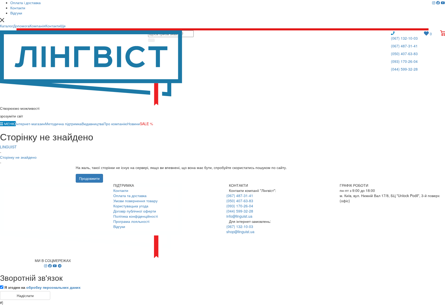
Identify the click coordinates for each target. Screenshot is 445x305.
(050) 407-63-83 (404, 53)
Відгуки (119, 226)
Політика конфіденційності (135, 216)
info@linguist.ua (239, 216)
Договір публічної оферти (134, 211)
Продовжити (89, 178)
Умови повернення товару (135, 200)
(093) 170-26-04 (404, 61)
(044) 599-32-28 (404, 69)
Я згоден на (42, 287)
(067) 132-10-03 (404, 38)
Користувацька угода (130, 205)
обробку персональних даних (53, 287)
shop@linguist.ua (240, 231)
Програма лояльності (131, 221)
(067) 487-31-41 (404, 45)
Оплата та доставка (130, 195)
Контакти (120, 190)
